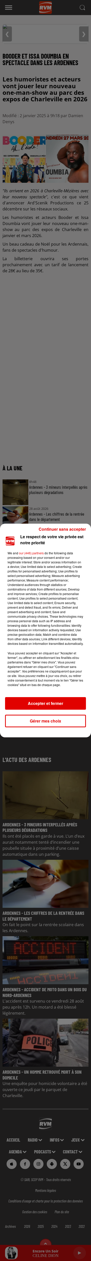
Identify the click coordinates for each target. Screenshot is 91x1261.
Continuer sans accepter (62, 529)
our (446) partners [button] (31, 553)
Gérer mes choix (45, 721)
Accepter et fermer (45, 703)
